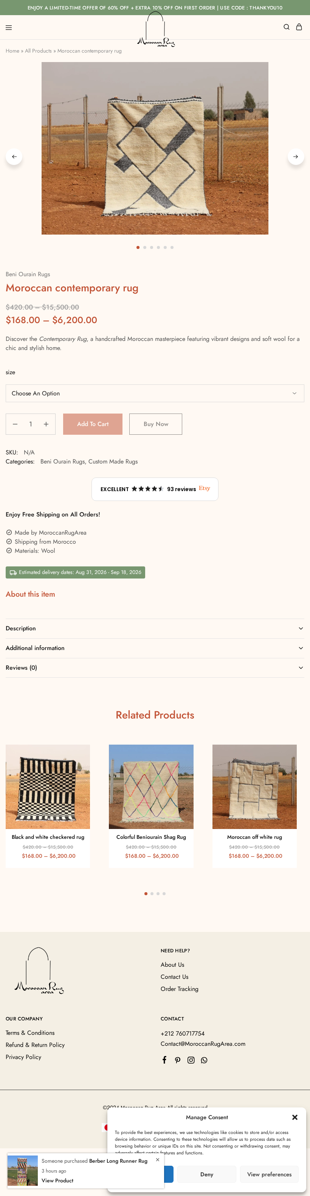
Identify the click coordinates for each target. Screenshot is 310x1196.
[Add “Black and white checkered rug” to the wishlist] (76, 770)
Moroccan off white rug (254, 837)
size (10, 372)
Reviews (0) (21, 667)
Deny (206, 1174)
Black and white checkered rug (48, 837)
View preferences (269, 1174)
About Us (172, 964)
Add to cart (92, 424)
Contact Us (174, 976)
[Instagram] (191, 1061)
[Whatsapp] (204, 1061)
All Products (38, 50)
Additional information (35, 648)
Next (296, 156)
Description (21, 628)
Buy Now (156, 424)
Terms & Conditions (30, 1032)
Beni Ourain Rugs (28, 274)
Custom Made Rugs (113, 461)
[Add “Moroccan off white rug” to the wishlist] (283, 770)
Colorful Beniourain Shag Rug (151, 837)
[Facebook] (164, 1061)
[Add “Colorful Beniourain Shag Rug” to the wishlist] (180, 770)
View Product (57, 1180)
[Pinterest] (177, 1061)
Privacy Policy (23, 1057)
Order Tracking (179, 988)
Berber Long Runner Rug (118, 1161)
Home (12, 50)
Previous (14, 156)
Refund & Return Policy (35, 1044)
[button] (295, 1117)
